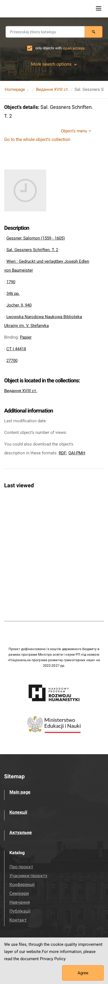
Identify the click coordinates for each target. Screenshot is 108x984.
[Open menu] (98, 8)
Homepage (15, 89)
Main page (19, 792)
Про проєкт (21, 866)
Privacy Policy (53, 958)
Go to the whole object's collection (37, 139)
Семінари (19, 893)
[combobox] (45, 32)
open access (73, 48)
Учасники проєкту (28, 875)
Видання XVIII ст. (52, 89)
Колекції (18, 812)
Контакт (18, 920)
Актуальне (20, 832)
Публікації (19, 911)
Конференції (22, 884)
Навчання (19, 902)
